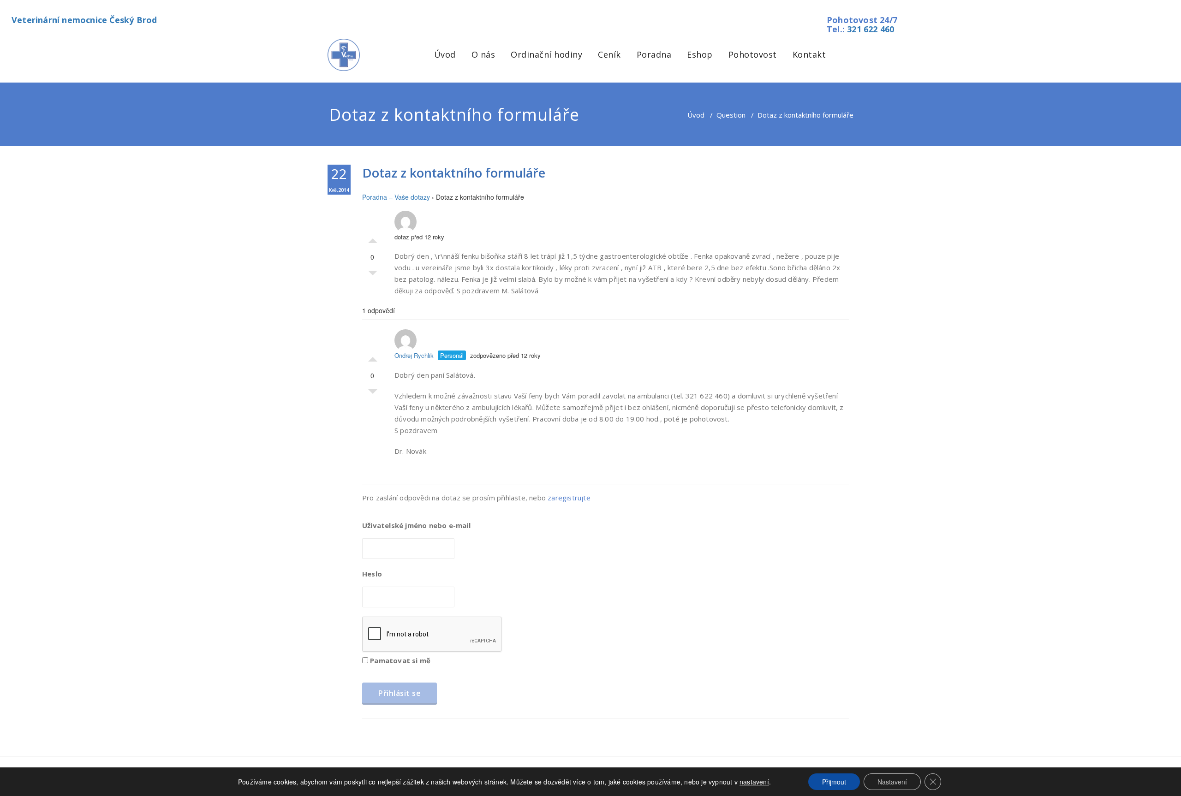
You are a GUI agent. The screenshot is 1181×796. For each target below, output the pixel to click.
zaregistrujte (569, 497)
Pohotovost (752, 54)
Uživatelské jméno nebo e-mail (416, 525)
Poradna (654, 54)
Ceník (609, 54)
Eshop (700, 54)
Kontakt (809, 54)
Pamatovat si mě (399, 660)
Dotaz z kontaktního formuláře (453, 172)
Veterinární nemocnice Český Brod (84, 19)
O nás (483, 54)
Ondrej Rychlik (414, 355)
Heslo (372, 573)
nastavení (754, 782)
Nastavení (892, 781)
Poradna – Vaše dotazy (396, 197)
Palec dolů (372, 275)
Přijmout (834, 781)
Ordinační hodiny (546, 54)
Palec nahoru (372, 238)
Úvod (445, 54)
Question (731, 114)
